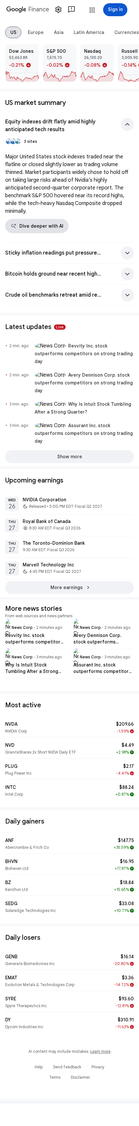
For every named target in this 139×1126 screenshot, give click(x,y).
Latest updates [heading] (34, 327)
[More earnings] (69, 587)
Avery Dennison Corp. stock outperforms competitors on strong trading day (84, 382)
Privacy (97, 1066)
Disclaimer (80, 1077)
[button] (92, 10)
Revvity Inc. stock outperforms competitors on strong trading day (84, 353)
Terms (54, 1077)
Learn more (100, 1051)
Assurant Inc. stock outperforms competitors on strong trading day (84, 433)
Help (39, 1066)
